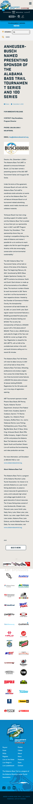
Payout (5, 747)
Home (6, 5)
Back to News (16, 547)
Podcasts (21, 759)
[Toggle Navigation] (30, 3)
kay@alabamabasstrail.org (18, 137)
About (20, 753)
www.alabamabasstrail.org (13, 463)
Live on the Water (8, 759)
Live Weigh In (7, 762)
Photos (20, 747)
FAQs (4, 753)
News (20, 756)
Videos (20, 750)
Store (19, 762)
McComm (23, 799)
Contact (20, 765)
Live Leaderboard (8, 765)
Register (5, 756)
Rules (4, 750)
